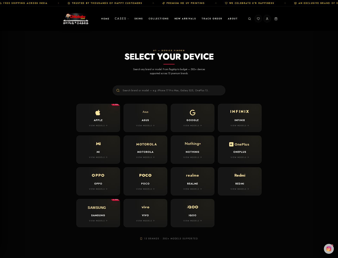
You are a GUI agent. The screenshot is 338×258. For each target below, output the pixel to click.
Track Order (212, 18)
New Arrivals (185, 18)
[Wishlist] (258, 18)
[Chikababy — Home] (75, 18)
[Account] (267, 18)
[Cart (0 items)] (276, 18)
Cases (121, 19)
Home (105, 18)
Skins (138, 18)
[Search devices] (249, 18)
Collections (159, 18)
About (233, 18)
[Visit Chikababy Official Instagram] (329, 249)
